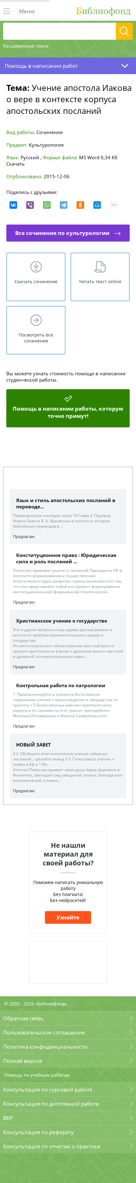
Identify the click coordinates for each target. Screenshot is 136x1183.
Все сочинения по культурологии (62, 233)
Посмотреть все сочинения (36, 338)
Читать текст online (100, 281)
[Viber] (30, 205)
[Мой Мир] (97, 205)
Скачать (15, 164)
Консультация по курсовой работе (48, 1089)
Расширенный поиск (25, 46)
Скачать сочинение (36, 281)
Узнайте (68, 917)
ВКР (8, 1118)
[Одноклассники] (80, 205)
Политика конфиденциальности (45, 1046)
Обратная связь (23, 1018)
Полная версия (22, 1060)
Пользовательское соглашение (44, 1032)
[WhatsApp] (47, 205)
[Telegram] (63, 205)
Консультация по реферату (38, 1132)
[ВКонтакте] (13, 205)
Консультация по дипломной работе (51, 1103)
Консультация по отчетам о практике (52, 1146)
